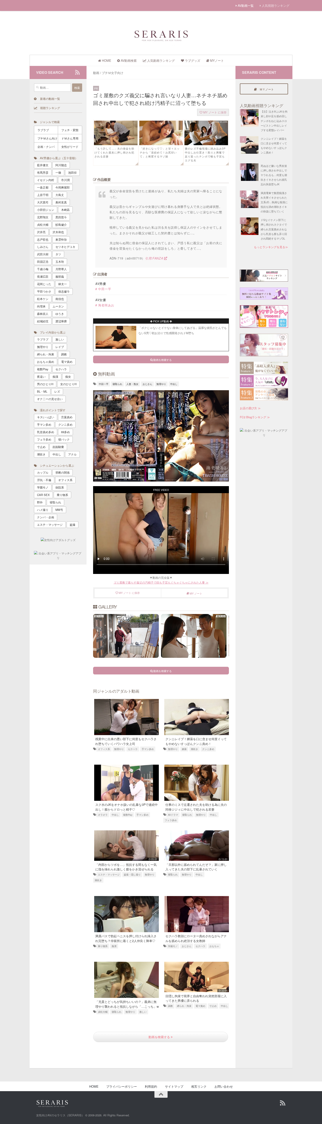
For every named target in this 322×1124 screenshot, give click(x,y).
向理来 (41, 306)
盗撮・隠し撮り (132, 874)
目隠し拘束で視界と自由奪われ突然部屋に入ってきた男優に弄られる (196, 998)
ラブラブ (43, 130)
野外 (40, 502)
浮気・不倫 (44, 480)
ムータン (58, 306)
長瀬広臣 (42, 276)
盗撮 (72, 524)
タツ (58, 254)
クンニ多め (208, 749)
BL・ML (42, 391)
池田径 (72, 172)
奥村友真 (61, 202)
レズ (57, 391)
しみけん (42, 247)
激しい (143, 1011)
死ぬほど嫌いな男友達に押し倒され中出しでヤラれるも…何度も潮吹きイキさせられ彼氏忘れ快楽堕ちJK (274, 175)
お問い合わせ (223, 1086)
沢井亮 (41, 232)
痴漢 (114, 946)
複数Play (127, 814)
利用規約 (151, 1086)
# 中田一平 (103, 289)
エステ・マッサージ (109, 874)
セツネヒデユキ (65, 247)
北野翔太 (42, 217)
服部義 (59, 276)
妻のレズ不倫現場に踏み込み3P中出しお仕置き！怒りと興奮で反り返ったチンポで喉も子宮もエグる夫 (205, 154)
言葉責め (67, 417)
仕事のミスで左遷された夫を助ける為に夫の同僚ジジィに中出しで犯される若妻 (196, 806)
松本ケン (42, 299)
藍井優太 (42, 165)
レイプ (59, 347)
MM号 (59, 510)
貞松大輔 (103, 1011)
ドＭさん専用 (69, 138)
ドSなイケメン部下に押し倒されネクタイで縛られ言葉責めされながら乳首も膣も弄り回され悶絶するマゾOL (274, 229)
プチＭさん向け (47, 138)
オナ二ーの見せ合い (50, 399)
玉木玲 (59, 261)
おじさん (147, 384)
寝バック (64, 439)
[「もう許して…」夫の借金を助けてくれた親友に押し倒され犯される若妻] (116, 144)
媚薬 (184, 749)
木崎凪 (65, 210)
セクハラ (133, 749)
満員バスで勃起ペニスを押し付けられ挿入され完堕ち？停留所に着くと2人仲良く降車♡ (126, 938)
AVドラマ (173, 814)
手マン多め (148, 749)
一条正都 (42, 187)
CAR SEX (43, 495)
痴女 (68, 376)
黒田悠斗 (61, 217)
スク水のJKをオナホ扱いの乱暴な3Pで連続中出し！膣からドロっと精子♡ (126, 806)
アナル (72, 454)
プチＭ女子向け (112, 73)
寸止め (213, 1006)
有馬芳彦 (42, 172)
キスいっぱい (45, 417)
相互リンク (199, 1086)
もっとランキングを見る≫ (271, 247)
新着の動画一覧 (48, 99)
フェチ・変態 (69, 130)
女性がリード (69, 147)
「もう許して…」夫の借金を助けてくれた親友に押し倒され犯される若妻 (114, 152)
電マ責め (200, 1006)
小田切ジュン (45, 210)
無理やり (161, 384)
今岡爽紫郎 (62, 187)
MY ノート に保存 (214, 112)
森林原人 (42, 314)
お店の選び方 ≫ (250, 408)
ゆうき (59, 314)
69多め (65, 432)
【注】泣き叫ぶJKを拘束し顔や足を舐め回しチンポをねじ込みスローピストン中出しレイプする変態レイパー (274, 120)
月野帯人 (61, 269)
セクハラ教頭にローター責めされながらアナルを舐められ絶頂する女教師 (196, 938)
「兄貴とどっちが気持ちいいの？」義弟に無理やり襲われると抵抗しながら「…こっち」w (127, 1003)
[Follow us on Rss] (77, 72)
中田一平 (103, 384)
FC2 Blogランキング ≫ (255, 417)
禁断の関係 (62, 472)
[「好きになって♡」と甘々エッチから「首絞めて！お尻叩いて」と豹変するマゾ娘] (161, 144)
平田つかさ (44, 291)
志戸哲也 (42, 239)
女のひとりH (68, 384)
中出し (173, 384)
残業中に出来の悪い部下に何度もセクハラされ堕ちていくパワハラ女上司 (126, 741)
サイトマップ (174, 1086)
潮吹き (194, 749)
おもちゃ (214, 946)
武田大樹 (42, 254)
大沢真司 (42, 202)
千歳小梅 (42, 269)
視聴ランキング (48, 108)
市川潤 (65, 180)
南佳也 (59, 299)
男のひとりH (45, 384)
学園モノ (173, 946)
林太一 (62, 284)
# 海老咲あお (104, 305)
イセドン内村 (45, 180)
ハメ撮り (42, 510)
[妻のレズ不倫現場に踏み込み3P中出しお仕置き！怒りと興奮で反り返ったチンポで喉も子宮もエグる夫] (206, 144)
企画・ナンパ (46, 147)
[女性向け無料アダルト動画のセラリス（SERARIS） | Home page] (161, 35)
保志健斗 (64, 291)
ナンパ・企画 (45, 517)
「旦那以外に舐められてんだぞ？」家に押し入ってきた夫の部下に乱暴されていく (196, 866)
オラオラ (103, 814)
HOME (93, 1086)
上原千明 (42, 195)
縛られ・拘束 (184, 1006)
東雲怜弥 (61, 239)
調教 (170, 1006)
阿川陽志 (61, 165)
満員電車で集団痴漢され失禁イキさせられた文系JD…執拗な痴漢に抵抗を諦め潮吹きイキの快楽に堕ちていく (274, 202)
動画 (96, 73)
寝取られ (117, 384)
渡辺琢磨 (61, 321)
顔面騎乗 (58, 447)
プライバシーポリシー (121, 1086)
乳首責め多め (45, 432)
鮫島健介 (61, 224)
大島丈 (59, 195)
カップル (42, 472)
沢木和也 (58, 232)
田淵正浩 (42, 261)
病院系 (59, 487)
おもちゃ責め (45, 362)
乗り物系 (103, 946)
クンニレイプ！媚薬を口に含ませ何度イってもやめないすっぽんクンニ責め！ (196, 741)
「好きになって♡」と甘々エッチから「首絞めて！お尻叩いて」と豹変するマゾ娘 (160, 152)
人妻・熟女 (132, 384)
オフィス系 (104, 749)
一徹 (58, 172)
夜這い (41, 376)
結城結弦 (42, 321)
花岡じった (44, 284)
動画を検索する (160, 1037)
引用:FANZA (154, 258)
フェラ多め (171, 820)
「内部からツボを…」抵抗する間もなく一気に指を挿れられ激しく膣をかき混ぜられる (126, 866)
